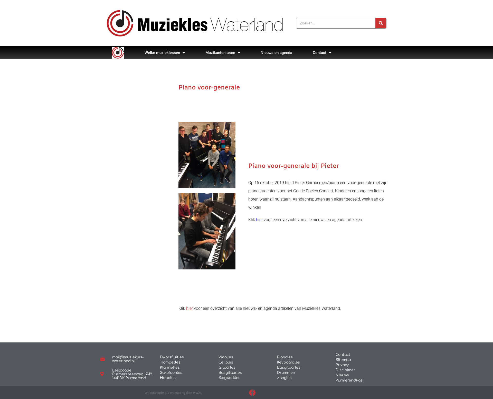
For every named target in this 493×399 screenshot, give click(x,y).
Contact (319, 52)
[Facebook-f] (252, 392)
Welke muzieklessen (162, 52)
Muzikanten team (220, 52)
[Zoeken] (380, 23)
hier (259, 219)
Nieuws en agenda (276, 52)
